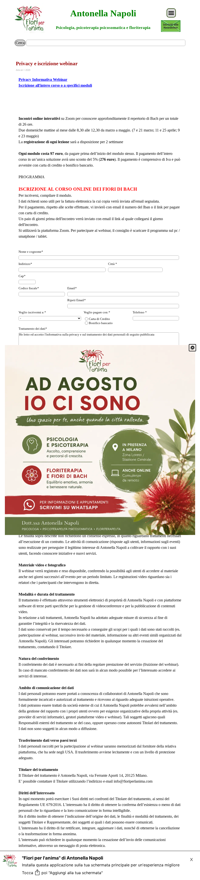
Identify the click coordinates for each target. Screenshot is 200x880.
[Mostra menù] (171, 13)
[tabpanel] (100, 85)
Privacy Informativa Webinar (43, 79)
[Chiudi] (192, 347)
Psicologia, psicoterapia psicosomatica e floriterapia (103, 27)
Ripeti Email (76, 300)
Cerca (20, 43)
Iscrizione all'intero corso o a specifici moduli (55, 85)
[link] (100, 440)
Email (72, 288)
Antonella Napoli (103, 13)
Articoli (19, 70)
